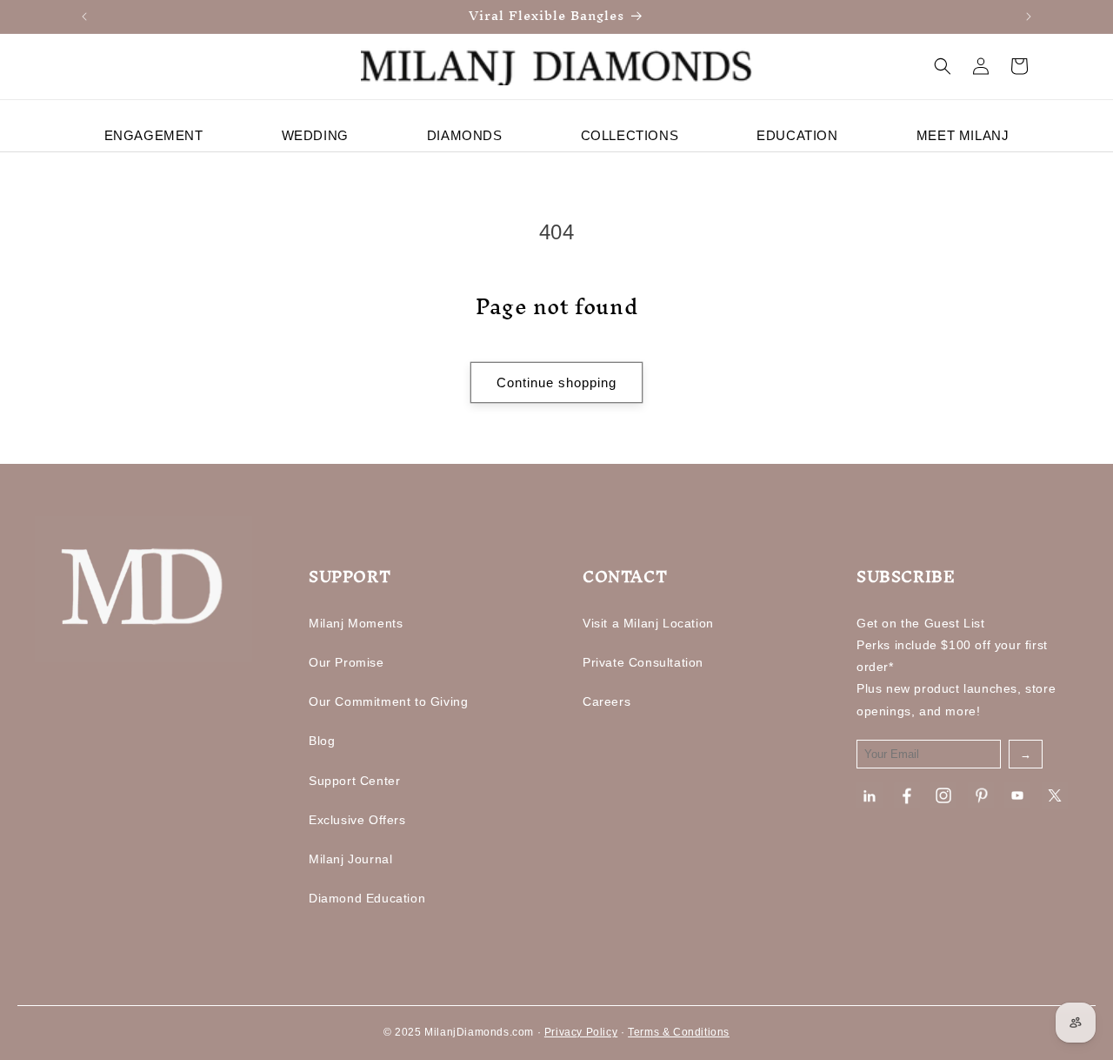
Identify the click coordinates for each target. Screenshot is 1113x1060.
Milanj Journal (350, 859)
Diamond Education (367, 898)
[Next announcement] (1029, 16)
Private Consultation (643, 662)
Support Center (354, 781)
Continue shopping (556, 382)
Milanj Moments (356, 623)
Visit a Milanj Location (648, 623)
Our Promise (346, 662)
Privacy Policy (580, 1032)
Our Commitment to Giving (388, 701)
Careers (606, 701)
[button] (942, 66)
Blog (322, 741)
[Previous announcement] (84, 16)
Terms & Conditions (679, 1032)
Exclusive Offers (357, 820)
